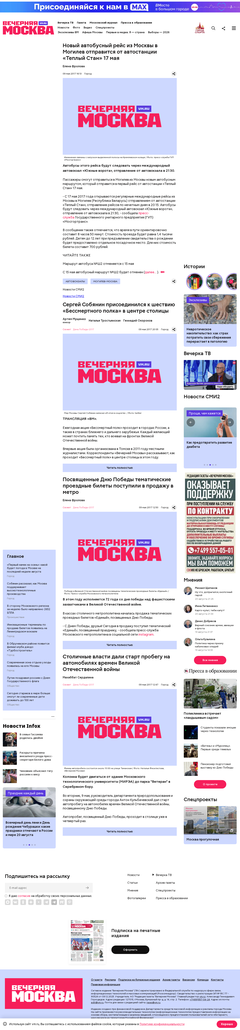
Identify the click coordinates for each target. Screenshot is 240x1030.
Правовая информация (105, 984)
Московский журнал (103, 22)
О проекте (210, 784)
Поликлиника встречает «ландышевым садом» (202, 715)
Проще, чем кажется (204, 413)
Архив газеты (165, 882)
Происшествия (15, 617)
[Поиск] (213, 28)
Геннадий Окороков (137, 320)
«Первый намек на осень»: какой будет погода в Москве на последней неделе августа (27, 568)
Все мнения (210, 660)
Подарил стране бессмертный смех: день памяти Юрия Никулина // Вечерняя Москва (214, 281)
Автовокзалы (75, 281)
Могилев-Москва (105, 281)
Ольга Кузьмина (205, 639)
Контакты (217, 980)
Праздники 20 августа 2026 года (29, 802)
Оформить (130, 949)
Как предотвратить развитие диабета (210, 422)
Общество (13, 686)
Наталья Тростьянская (105, 320)
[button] (10, 802)
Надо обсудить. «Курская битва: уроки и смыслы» (210, 375)
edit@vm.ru (97, 1002)
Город (10, 576)
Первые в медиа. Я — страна (125, 32)
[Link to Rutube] (62, 902)
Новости (63, 27)
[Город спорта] (200, 28)
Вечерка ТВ (65, 22)
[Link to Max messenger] (8, 902)
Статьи (132, 882)
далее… (150, 272)
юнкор (66, 322)
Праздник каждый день (25, 793)
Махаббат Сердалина (78, 677)
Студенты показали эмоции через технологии (218, 729)
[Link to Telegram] (46, 902)
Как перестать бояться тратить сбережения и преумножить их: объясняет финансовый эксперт (210, 309)
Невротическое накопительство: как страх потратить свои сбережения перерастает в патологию (209, 335)
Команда (203, 980)
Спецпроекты (105, 27)
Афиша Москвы (92, 32)
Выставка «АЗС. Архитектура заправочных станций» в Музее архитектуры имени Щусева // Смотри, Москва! (194, 281)
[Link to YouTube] (38, 902)
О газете (96, 980)
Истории (194, 266)
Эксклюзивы (198, 300)
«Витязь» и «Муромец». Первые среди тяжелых (216, 747)
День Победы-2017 (83, 329)
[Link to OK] (23, 902)
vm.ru (203, 996)
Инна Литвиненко (206, 606)
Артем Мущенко (74, 319)
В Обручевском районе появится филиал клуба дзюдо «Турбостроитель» (28, 647)
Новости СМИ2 (73, 296)
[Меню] (234, 28)
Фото (76, 27)
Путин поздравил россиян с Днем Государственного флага (28, 679)
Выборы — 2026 (158, 32)
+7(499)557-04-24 (200, 999)
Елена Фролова (74, 66)
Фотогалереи (136, 898)
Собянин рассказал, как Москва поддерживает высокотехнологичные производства (27, 589)
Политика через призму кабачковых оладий (209, 645)
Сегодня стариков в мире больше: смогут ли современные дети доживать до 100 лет (29, 697)
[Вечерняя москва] (44, 993)
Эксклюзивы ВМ (68, 32)
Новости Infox (21, 725)
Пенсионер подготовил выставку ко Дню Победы (217, 766)
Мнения (193, 579)
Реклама (110, 980)
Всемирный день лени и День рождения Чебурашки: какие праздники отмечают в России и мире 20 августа (29, 828)
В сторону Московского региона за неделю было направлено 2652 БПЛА (28, 609)
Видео (88, 27)
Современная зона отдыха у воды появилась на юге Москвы (29, 664)
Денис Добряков (205, 621)
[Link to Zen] (31, 902)
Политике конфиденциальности (162, 1024)
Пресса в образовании (136, 22)
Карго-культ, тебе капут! (210, 610)
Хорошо (227, 1024)
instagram (146, 634)
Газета (81, 22)
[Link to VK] (15, 902)
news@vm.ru (153, 1002)
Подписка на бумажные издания (139, 980)
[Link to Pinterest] (69, 902)
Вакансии (189, 980)
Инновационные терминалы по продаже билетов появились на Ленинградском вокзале (27, 628)
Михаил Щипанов (206, 588)
